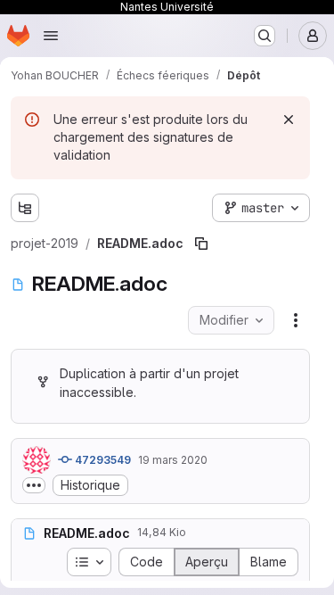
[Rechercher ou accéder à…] (264, 35)
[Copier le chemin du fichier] (201, 243)
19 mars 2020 (173, 460)
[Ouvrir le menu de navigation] (51, 35)
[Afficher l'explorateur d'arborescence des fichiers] (25, 208)
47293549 (101, 460)
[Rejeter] (288, 119)
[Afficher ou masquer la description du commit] (33, 485)
